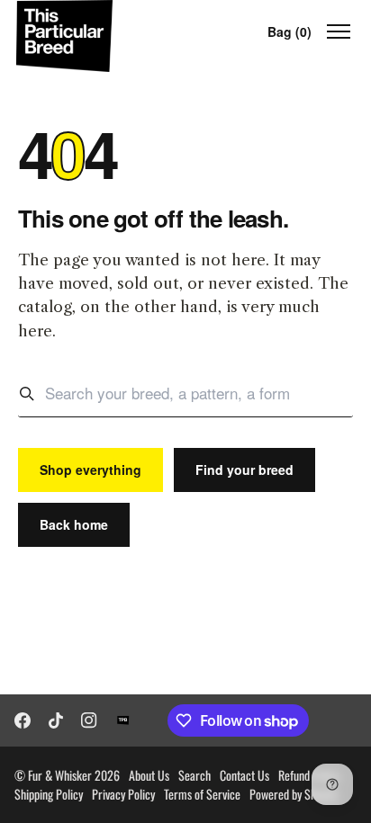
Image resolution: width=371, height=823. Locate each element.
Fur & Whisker (60, 774)
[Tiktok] (56, 720)
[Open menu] (338, 31)
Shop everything (90, 470)
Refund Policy (308, 774)
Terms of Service (202, 793)
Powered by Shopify (293, 793)
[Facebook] (22, 720)
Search (194, 774)
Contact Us (244, 774)
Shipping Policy (48, 793)
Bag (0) (289, 31)
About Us (149, 774)
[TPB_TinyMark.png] (123, 720)
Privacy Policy (123, 793)
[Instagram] (89, 720)
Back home (74, 524)
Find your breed (244, 470)
